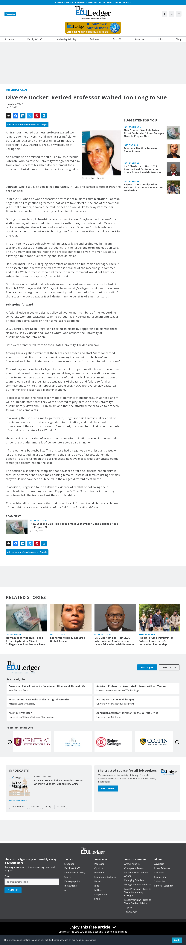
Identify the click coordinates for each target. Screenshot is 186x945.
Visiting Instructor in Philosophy (115, 699)
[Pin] (37, 115)
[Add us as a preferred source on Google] (44, 115)
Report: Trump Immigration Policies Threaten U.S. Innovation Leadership (143, 187)
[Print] (8, 115)
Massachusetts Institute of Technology (117, 690)
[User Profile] (164, 14)
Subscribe (10, 14)
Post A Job (169, 667)
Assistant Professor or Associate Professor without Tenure (131, 686)
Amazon (35, 806)
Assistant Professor (20, 712)
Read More (108, 788)
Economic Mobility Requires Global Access (140, 150)
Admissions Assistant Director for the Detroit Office (127, 712)
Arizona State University (22, 703)
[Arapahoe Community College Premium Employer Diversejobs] (73, 741)
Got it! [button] (177, 940)
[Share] (15, 115)
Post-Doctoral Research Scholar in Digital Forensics (39, 699)
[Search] (171, 14)
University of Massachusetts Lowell (115, 703)
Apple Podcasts (18, 806)
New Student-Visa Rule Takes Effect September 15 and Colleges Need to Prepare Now (74, 525)
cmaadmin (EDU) (14, 104)
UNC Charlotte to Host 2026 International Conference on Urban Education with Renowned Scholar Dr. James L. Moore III (143, 169)
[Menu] (179, 14)
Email (7, 876)
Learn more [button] (90, 940)
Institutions (131, 145)
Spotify (48, 806)
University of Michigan (108, 717)
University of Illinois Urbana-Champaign (31, 717)
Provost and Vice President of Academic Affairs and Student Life (47, 686)
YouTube (61, 806)
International (17, 89)
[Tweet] (30, 115)
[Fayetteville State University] (154, 741)
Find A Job (147, 667)
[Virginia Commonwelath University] (32, 741)
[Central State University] (113, 741)
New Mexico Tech (18, 690)
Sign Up (13, 890)
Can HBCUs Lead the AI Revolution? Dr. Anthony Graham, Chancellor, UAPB (58, 782)
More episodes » (18, 800)
